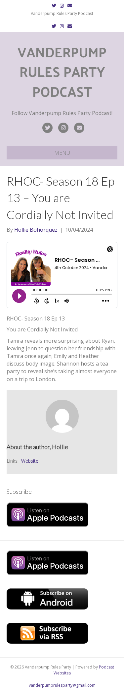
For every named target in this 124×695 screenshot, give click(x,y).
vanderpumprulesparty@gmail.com (62, 685)
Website (29, 461)
